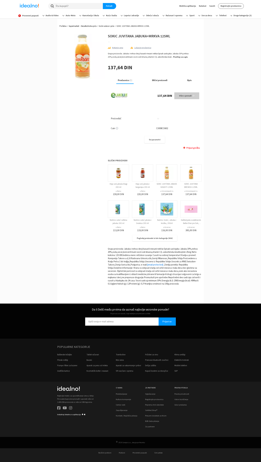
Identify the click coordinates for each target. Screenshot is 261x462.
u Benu (118, 191)
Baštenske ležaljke (64, 354)
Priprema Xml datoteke (154, 404)
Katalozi (202, 6)
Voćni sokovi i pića (106, 26)
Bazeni (89, 360)
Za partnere (150, 426)
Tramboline (120, 354)
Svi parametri (154, 139)
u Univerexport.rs (166, 191)
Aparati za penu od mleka (97, 365)
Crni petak (158, 452)
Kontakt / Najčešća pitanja (126, 415)
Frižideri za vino (151, 354)
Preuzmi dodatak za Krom (155, 415)
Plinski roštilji (62, 360)
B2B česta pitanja (152, 421)
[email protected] (155, 264)
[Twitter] (65, 408)
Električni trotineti (181, 360)
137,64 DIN (164, 96)
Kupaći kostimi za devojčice (156, 371)
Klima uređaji (179, 354)
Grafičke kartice (63, 371)
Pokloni (122, 452)
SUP (176, 371)
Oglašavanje (150, 394)
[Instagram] (70, 408)
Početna (63, 26)
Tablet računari (93, 354)
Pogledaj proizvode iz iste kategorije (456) (155, 238)
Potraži (109, 6)
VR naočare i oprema (124, 371)
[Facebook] (58, 408)
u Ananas (167, 227)
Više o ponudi (185, 95)
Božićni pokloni (104, 452)
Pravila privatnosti (181, 394)
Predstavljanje (121, 394)
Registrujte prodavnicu (231, 6)
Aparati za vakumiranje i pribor (128, 365)
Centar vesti (120, 404)
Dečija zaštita (150, 365)
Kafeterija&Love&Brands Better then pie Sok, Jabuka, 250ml (191, 223)
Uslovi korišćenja (181, 399)
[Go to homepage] (29, 6)
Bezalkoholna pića (89, 26)
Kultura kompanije (123, 399)
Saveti (212, 6)
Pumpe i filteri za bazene (67, 365)
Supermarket (74, 26)
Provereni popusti (140, 452)
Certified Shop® (151, 410)
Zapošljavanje (121, 410)
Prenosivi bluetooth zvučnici (156, 360)
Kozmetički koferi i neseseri (97, 371)
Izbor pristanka (180, 404)
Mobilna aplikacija (187, 6)
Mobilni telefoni (180, 365)
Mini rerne (120, 360)
